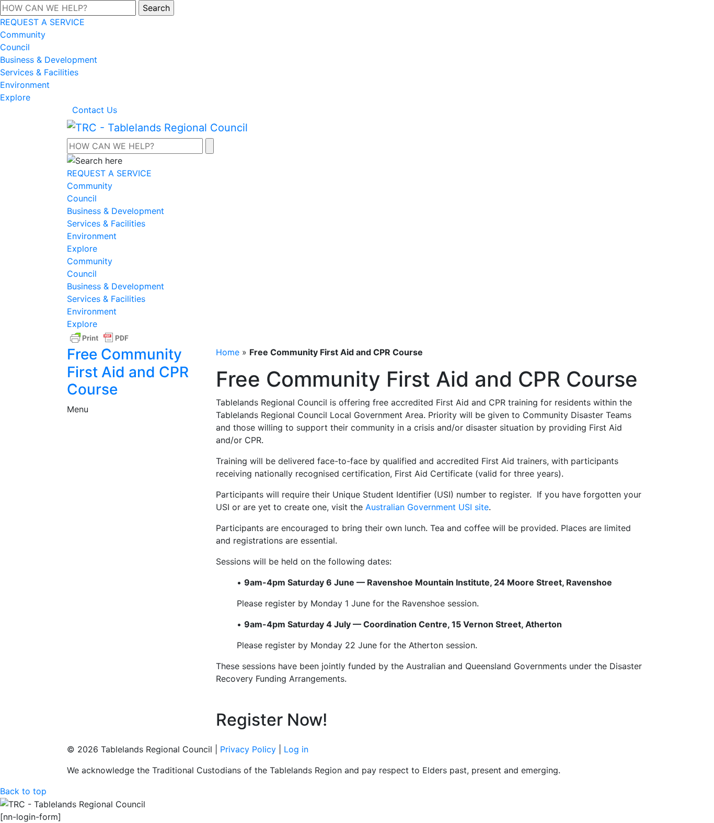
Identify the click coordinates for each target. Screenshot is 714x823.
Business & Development (48, 59)
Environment (25, 85)
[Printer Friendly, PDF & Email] (99, 337)
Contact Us (94, 110)
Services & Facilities (39, 72)
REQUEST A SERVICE (42, 22)
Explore (15, 97)
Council (15, 47)
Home (227, 352)
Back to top (23, 791)
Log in (296, 749)
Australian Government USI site (427, 507)
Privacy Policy (248, 749)
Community (22, 34)
